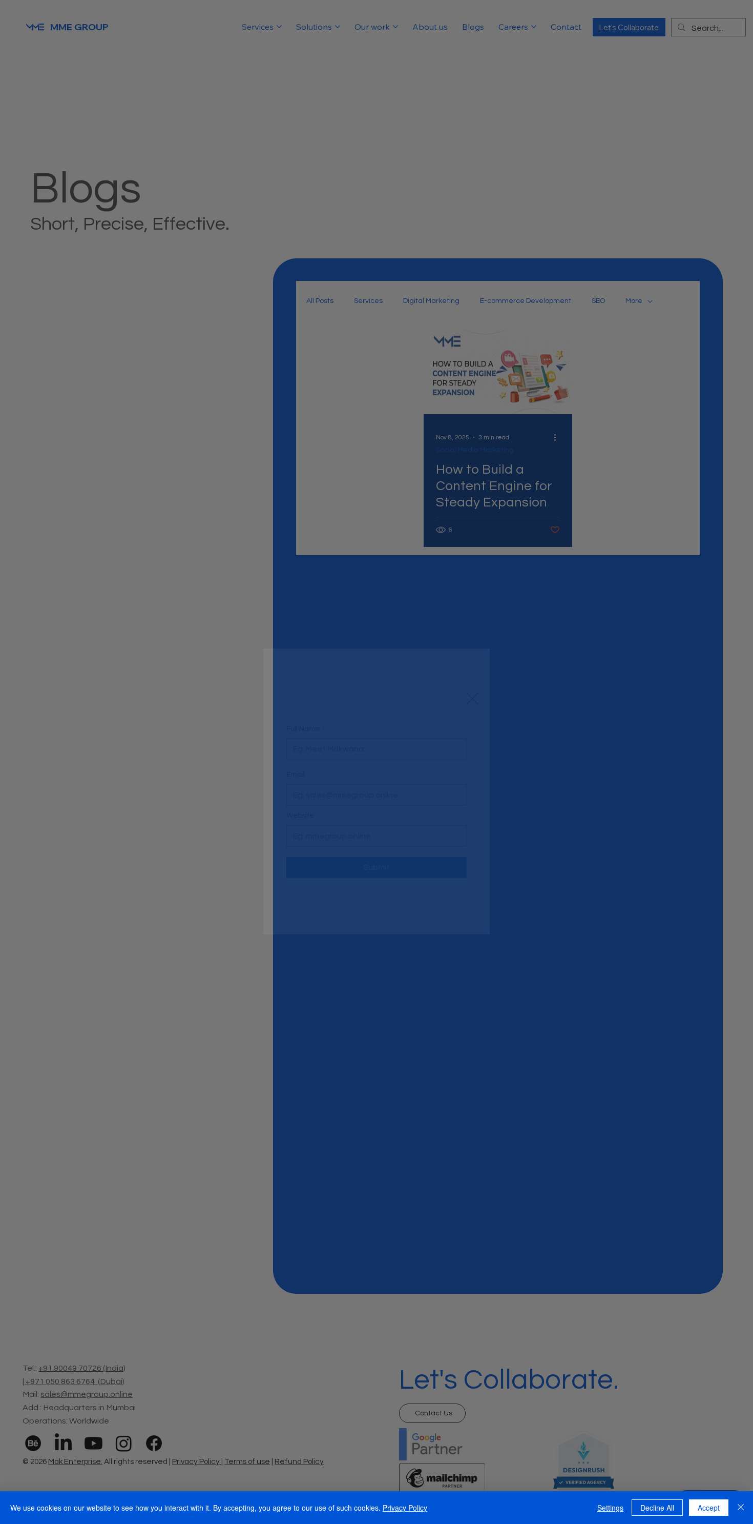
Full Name (305, 662)
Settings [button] (610, 1507)
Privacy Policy (405, 1507)
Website (300, 784)
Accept (709, 1507)
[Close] (741, 1507)
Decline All (657, 1507)
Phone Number (313, 703)
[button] (472, 609)
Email (295, 743)
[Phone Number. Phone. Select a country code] (302, 723)
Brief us (298, 825)
